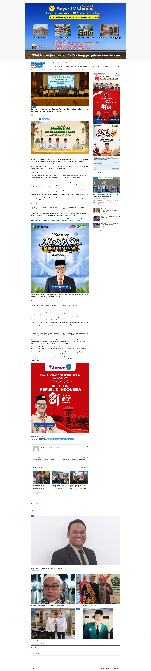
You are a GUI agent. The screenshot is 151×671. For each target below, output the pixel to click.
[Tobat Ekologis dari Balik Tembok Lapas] (53, 623)
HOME (54, 66)
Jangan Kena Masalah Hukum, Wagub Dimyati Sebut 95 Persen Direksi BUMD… (109, 210)
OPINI (33, 515)
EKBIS (67, 66)
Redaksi (55, 62)
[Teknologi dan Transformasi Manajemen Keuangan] (75, 540)
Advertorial (37, 436)
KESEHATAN (99, 66)
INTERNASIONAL (82, 66)
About (47, 62)
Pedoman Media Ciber (76, 62)
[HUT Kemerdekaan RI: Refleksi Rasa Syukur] (98, 589)
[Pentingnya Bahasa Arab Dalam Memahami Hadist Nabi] (98, 623)
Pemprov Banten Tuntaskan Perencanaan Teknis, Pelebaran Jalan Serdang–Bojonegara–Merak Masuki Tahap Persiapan (44, 305)
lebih (106, 66)
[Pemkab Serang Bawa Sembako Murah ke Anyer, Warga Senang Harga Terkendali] (60, 477)
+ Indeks (68, 62)
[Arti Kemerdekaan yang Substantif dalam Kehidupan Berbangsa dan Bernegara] (53, 589)
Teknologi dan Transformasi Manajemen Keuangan (46, 568)
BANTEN (61, 66)
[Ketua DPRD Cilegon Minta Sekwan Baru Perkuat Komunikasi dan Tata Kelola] (79, 477)
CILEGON (33, 106)
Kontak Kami (61, 62)
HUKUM (91, 66)
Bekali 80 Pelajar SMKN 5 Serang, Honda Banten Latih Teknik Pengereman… (109, 225)
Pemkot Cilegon (43, 436)
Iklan (51, 62)
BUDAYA (73, 66)
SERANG (53, 472)
